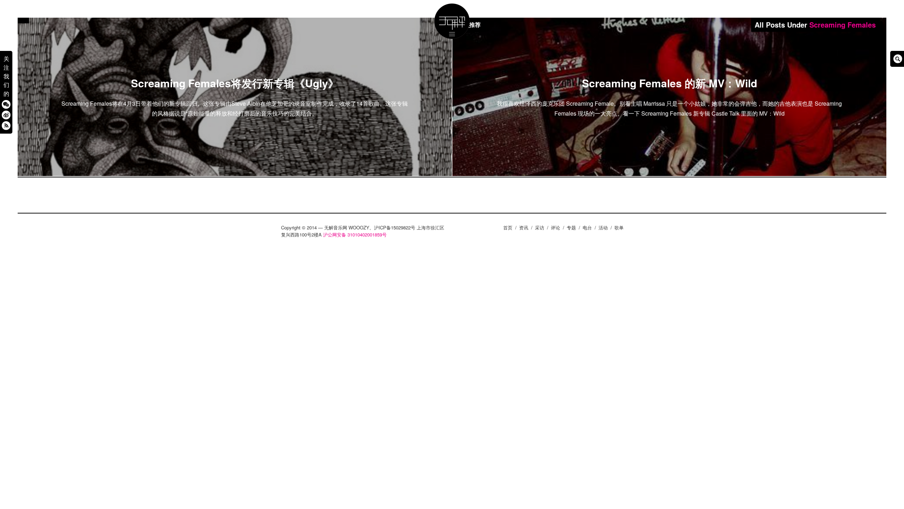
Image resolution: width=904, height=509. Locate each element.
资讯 (523, 227)
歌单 (619, 227)
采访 (539, 227)
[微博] (6, 115)
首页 (507, 227)
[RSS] (6, 125)
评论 (555, 227)
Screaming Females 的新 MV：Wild (669, 82)
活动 (603, 227)
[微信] (6, 104)
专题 (571, 227)
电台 (587, 227)
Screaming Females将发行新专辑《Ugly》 (235, 82)
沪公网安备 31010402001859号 (355, 234)
